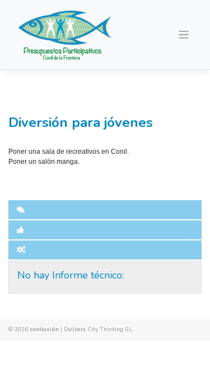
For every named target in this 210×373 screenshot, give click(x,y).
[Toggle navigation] (183, 35)
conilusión (44, 329)
